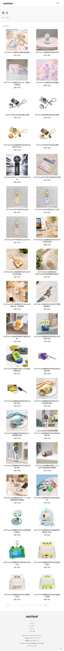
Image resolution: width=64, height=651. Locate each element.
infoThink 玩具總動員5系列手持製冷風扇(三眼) (17, 467)
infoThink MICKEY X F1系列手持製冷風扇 (17, 178)
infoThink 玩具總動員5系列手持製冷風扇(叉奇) (47, 434)
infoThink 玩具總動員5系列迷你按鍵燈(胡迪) (47, 563)
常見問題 (32, 626)
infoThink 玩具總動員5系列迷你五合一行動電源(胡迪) (47, 402)
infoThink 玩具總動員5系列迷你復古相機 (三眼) (17, 402)
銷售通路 (32, 628)
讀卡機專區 (32, 623)
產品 (32, 621)
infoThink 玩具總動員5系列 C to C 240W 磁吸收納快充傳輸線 (47, 467)
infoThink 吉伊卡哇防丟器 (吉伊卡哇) (17, 240)
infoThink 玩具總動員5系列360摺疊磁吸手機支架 (17, 531)
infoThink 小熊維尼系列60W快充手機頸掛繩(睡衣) (47, 305)
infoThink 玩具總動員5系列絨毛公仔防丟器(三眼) (47, 337)
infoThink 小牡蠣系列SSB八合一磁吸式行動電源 (17, 83)
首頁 (3, 17)
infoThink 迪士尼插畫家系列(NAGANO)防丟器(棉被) (17, 273)
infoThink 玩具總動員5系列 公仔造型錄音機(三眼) (17, 370)
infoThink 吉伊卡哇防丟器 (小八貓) (47, 209)
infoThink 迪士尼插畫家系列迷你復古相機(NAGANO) (17, 146)
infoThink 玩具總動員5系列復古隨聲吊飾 (47, 499)
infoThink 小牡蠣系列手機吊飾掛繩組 (17, 52)
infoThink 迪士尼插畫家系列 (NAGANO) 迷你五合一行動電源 (17, 305)
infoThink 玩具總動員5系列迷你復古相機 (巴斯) (47, 370)
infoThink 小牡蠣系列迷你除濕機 (47, 82)
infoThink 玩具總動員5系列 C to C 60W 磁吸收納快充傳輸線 (17, 499)
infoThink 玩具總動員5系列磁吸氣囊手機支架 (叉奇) (47, 531)
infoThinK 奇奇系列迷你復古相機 (47, 145)
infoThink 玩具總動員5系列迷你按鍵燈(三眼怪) (47, 596)
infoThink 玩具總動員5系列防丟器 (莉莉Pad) (17, 563)
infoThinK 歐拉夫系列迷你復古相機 (17, 115)
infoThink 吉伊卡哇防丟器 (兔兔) (17, 209)
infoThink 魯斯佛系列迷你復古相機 (47, 115)
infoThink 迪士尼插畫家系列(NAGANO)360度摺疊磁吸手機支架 (47, 273)
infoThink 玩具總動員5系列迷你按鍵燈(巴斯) (17, 596)
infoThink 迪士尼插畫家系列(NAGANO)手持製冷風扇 (47, 241)
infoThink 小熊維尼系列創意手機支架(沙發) (17, 337)
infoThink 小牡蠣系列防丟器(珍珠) (47, 52)
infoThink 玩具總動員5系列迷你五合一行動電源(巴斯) (17, 434)
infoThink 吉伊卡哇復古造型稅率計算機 (47, 177)
